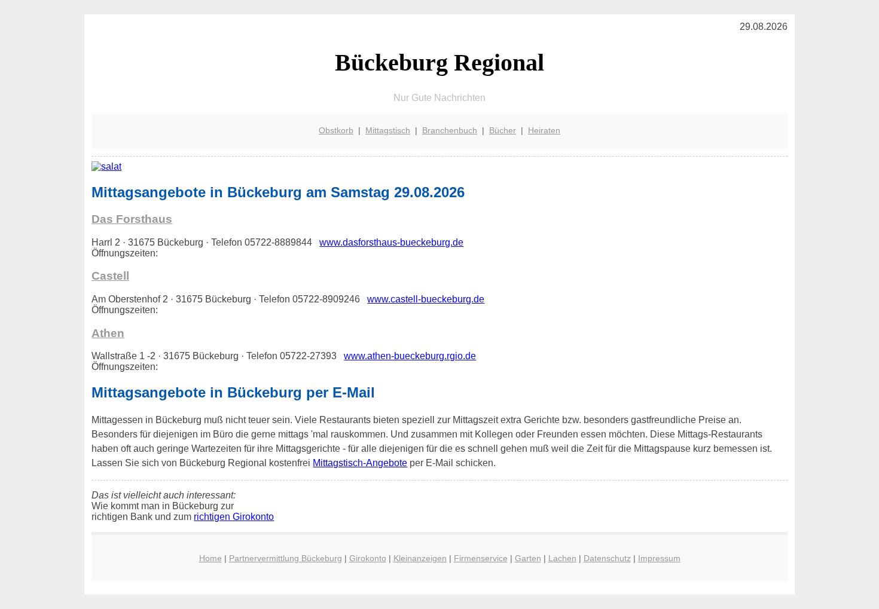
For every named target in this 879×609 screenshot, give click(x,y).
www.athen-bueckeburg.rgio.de (410, 356)
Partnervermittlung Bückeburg (285, 558)
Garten (528, 558)
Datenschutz (607, 558)
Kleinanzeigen (420, 558)
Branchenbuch (449, 130)
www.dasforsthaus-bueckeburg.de (391, 242)
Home (210, 558)
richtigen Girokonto (234, 517)
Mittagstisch (387, 130)
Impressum (659, 558)
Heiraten (544, 130)
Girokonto (367, 558)
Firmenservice (481, 558)
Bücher (502, 130)
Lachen (562, 558)
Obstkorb (336, 130)
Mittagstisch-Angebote (360, 463)
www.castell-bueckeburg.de (425, 299)
